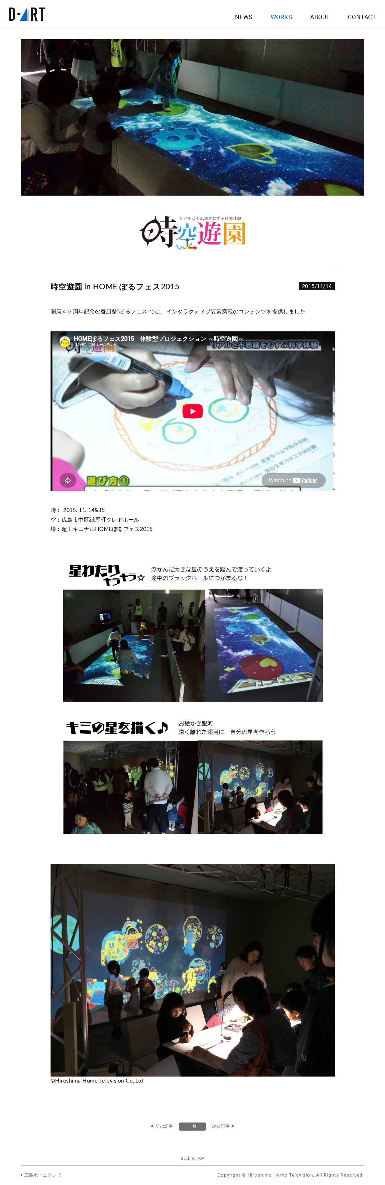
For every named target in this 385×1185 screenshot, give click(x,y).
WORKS (281, 17)
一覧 (192, 1126)
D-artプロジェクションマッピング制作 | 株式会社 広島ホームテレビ (27, 14)
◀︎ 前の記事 (161, 1126)
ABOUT (320, 17)
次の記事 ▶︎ (223, 1126)
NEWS (244, 17)
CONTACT (362, 17)
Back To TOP (192, 1158)
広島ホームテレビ (42, 1175)
